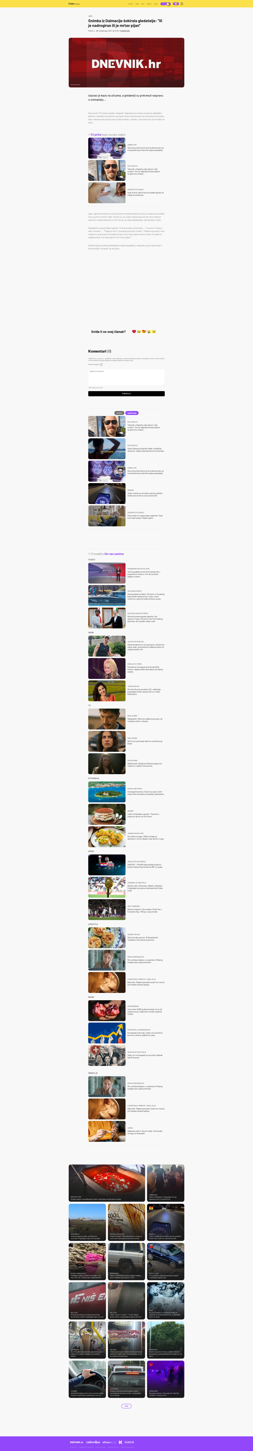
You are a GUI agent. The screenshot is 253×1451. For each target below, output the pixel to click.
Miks (137, 4)
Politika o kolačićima (127, 1447)
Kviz (142, 4)
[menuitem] (182, 4)
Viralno (130, 4)
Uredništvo (73, 1447)
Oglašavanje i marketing (86, 1447)
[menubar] (182, 4)
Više (126, 1406)
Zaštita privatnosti (113, 1447)
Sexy (156, 4)
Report (149, 4)
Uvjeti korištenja (100, 1447)
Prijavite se (126, 394)
